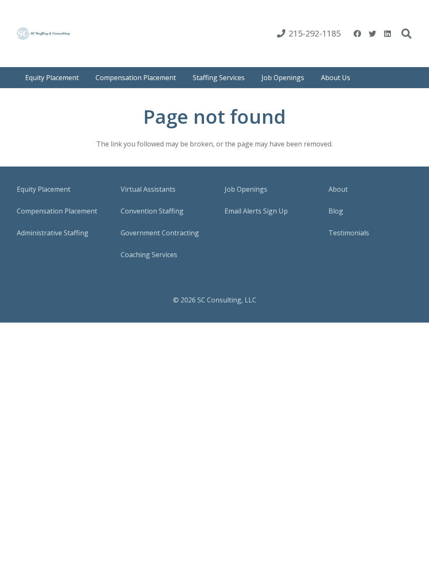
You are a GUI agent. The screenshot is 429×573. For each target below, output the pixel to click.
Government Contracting (160, 232)
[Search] (406, 33)
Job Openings (246, 189)
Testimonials (348, 232)
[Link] (43, 33)
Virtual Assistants (148, 189)
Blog (335, 211)
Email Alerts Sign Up (256, 211)
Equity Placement (43, 189)
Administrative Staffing (52, 232)
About (338, 189)
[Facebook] (357, 33)
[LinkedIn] (387, 33)
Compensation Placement (57, 211)
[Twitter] (372, 33)
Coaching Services (149, 254)
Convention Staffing (152, 211)
